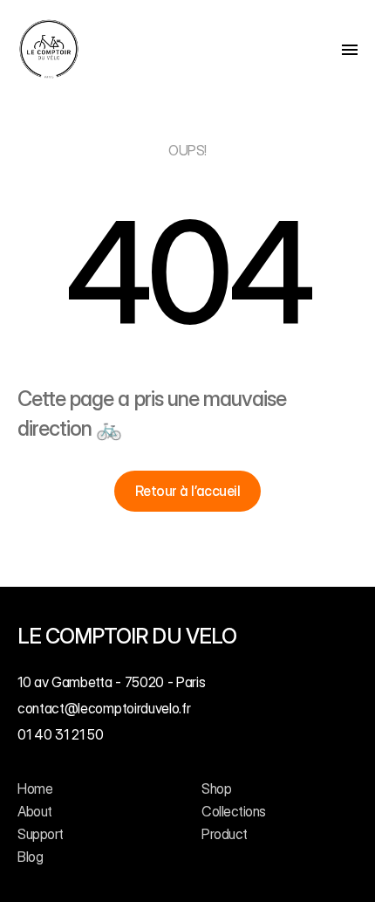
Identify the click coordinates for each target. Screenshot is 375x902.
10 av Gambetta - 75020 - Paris (111, 682)
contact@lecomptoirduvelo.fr (103, 708)
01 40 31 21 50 (60, 735)
